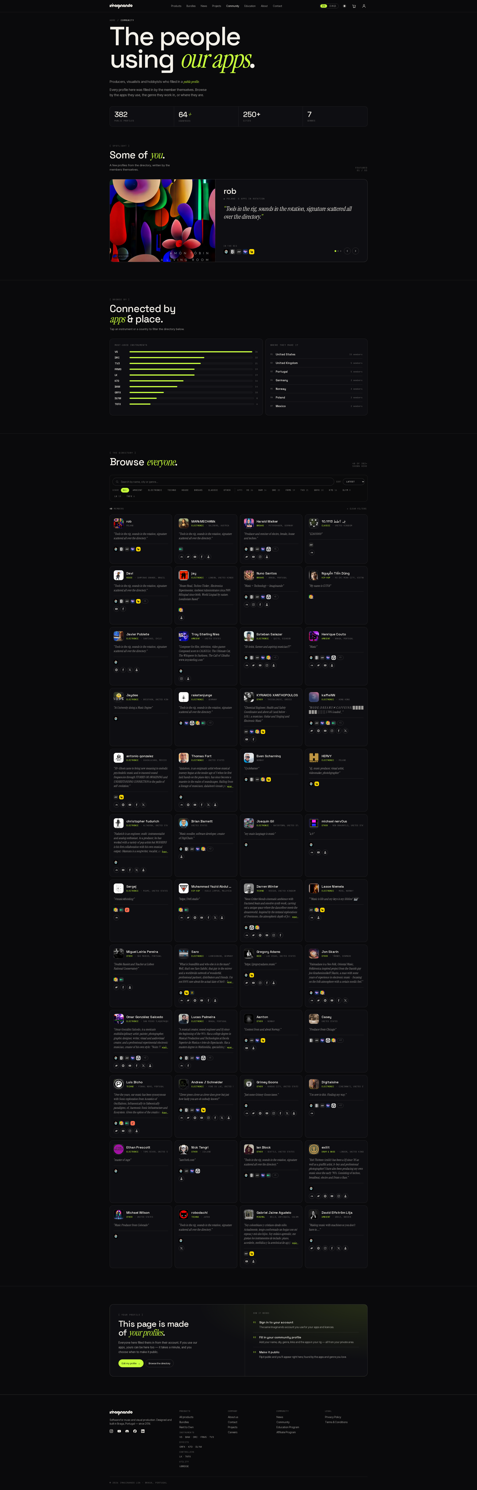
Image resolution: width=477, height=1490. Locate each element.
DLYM (347, 490)
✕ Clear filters (356, 508)
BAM (262, 490)
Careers (232, 1432)
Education (250, 5)
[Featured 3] (340, 251)
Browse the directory (159, 1363)
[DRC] (127, 549)
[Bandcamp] (233, 251)
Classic (213, 490)
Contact (277, 5)
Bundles (190, 5)
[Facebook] (246, 251)
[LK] (138, 549)
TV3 (304, 490)
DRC (276, 490)
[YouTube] (240, 251)
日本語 (332, 5)
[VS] (116, 549)
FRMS (290, 490)
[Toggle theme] (344, 6)
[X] (130, 670)
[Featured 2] (338, 251)
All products (186, 1417)
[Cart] (353, 6)
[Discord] (127, 1431)
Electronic (155, 490)
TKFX (131, 496)
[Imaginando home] (122, 6)
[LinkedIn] (143, 1431)
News (204, 5)
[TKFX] (192, 993)
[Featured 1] (335, 251)
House (185, 490)
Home (113, 20)
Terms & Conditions (336, 1422)
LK (118, 496)
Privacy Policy (333, 1417)
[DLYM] (127, 910)
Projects (216, 5)
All (125, 490)
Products (176, 5)
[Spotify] (116, 670)
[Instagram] (260, 557)
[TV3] (181, 610)
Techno (172, 490)
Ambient (137, 490)
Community (232, 5)
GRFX (318, 490)
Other (227, 490)
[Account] (364, 6)
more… (230, 786)
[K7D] (226, 243)
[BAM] (121, 549)
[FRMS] (132, 549)
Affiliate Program (286, 1432)
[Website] (253, 251)
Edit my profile (131, 1363)
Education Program (287, 1427)
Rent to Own (186, 1427)
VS (249, 490)
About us (233, 1417)
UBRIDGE (184, 1466)
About (264, 5)
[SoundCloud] (226, 251)
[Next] (355, 251)
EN (323, 5)
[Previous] (347, 251)
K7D (333, 490)
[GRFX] (268, 549)
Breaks (198, 490)
